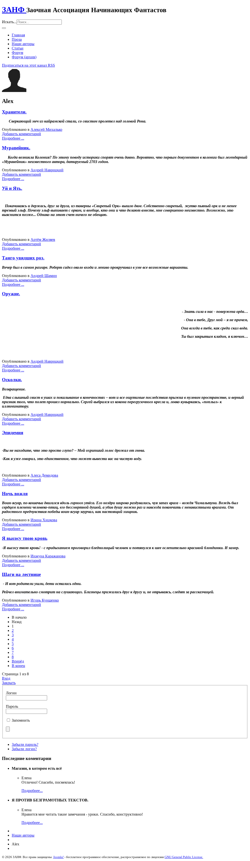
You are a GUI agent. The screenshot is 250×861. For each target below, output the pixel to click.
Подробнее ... (13, 138)
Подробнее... (32, 791)
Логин (11, 693)
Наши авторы (23, 44)
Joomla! (58, 857)
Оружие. (11, 293)
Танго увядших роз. (23, 257)
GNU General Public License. (184, 857)
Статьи (17, 48)
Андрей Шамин (44, 276)
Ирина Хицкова (44, 520)
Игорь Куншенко (45, 600)
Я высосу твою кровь (24, 538)
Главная (18, 35)
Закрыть (9, 683)
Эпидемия (12, 432)
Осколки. (12, 379)
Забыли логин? (24, 749)
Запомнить (21, 720)
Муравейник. (16, 147)
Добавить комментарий (21, 134)
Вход (6, 678)
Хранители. (14, 111)
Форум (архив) (24, 57)
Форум (17, 53)
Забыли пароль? (25, 744)
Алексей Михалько (46, 129)
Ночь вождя (15, 493)
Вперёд (18, 661)
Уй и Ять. (12, 188)
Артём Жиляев (43, 239)
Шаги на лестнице (21, 574)
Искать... (9, 22)
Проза (17, 39)
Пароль (12, 706)
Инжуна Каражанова (48, 556)
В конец (18, 666)
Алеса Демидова (44, 475)
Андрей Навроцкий (47, 170)
